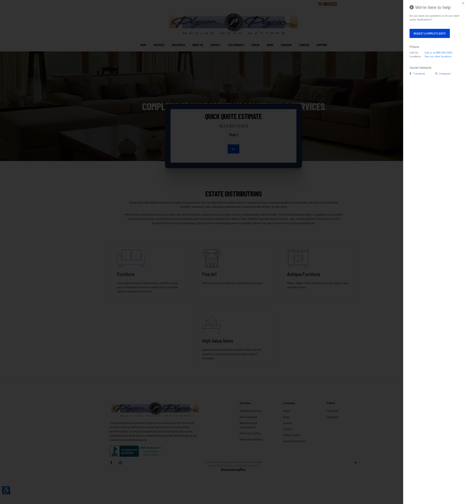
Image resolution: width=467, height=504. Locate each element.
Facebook (419, 73)
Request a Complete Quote (430, 33)
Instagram (445, 73)
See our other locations (437, 56)
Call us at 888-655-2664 (438, 52)
